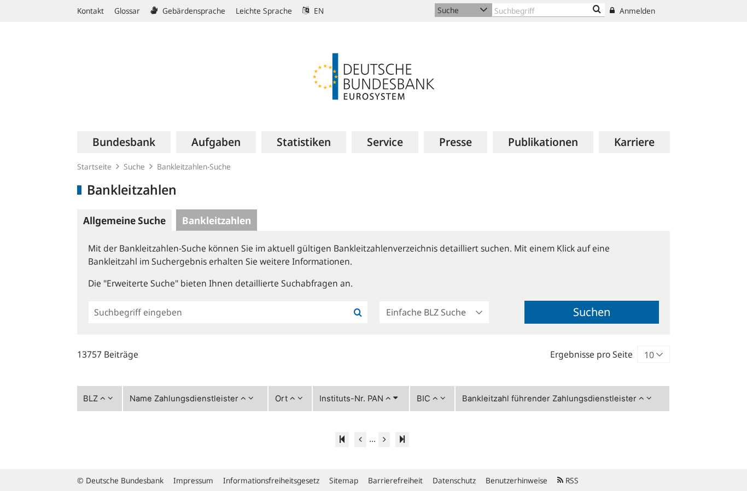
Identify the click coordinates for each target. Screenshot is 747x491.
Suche (134, 166)
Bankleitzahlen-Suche (194, 166)
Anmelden (636, 10)
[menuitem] (124, 142)
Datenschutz (454, 480)
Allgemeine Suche (124, 220)
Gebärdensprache (192, 10)
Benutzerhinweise (516, 480)
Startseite (94, 166)
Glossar (127, 10)
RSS (571, 480)
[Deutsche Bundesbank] (373, 75)
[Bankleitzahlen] (597, 9)
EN (318, 10)
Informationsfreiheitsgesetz (271, 480)
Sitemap (343, 480)
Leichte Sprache (264, 10)
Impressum (193, 480)
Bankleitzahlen (216, 220)
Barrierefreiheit (395, 480)
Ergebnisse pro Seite (591, 354)
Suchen (591, 312)
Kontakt (90, 10)
